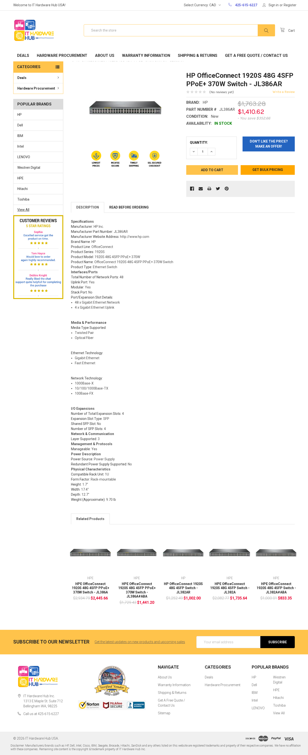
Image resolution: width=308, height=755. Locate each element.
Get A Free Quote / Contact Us (256, 55)
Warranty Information (146, 55)
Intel (20, 146)
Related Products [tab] (90, 519)
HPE (20, 178)
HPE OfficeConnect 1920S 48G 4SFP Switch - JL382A (230, 588)
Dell (20, 125)
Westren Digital (28, 167)
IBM (20, 136)
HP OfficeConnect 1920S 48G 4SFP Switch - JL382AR (183, 588)
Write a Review (284, 92)
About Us (104, 55)
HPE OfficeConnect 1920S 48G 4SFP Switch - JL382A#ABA (276, 588)
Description (87, 207)
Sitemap (164, 713)
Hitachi (22, 189)
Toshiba (23, 199)
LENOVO (23, 157)
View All (23, 210)
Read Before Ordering (129, 207)
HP (19, 115)
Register (290, 5)
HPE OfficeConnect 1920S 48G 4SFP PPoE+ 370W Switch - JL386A (90, 588)
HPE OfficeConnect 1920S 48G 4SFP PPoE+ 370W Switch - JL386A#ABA (137, 590)
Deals (23, 55)
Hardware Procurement (62, 55)
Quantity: (199, 142)
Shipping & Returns (197, 55)
